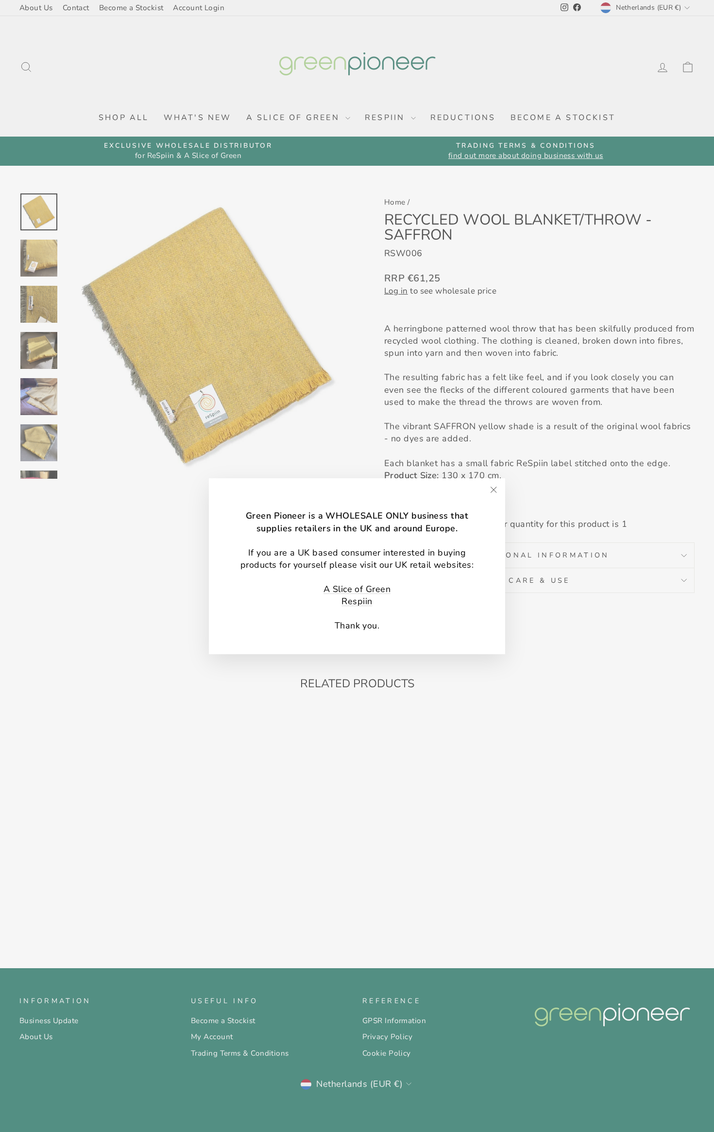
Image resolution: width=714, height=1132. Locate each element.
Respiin (356, 601)
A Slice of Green (357, 589)
